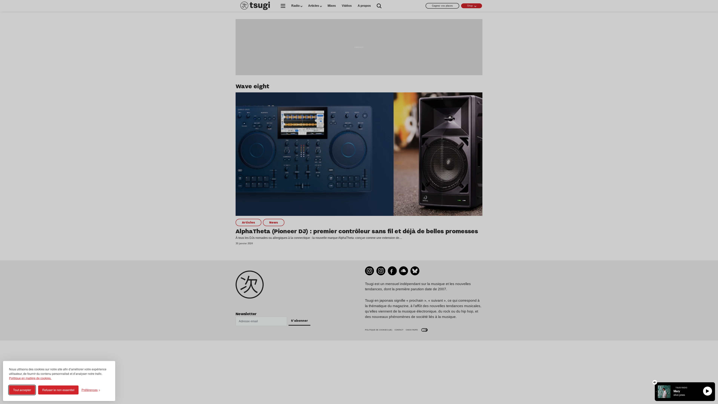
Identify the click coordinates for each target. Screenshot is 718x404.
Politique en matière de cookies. (30, 378)
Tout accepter (22, 390)
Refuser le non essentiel (58, 390)
